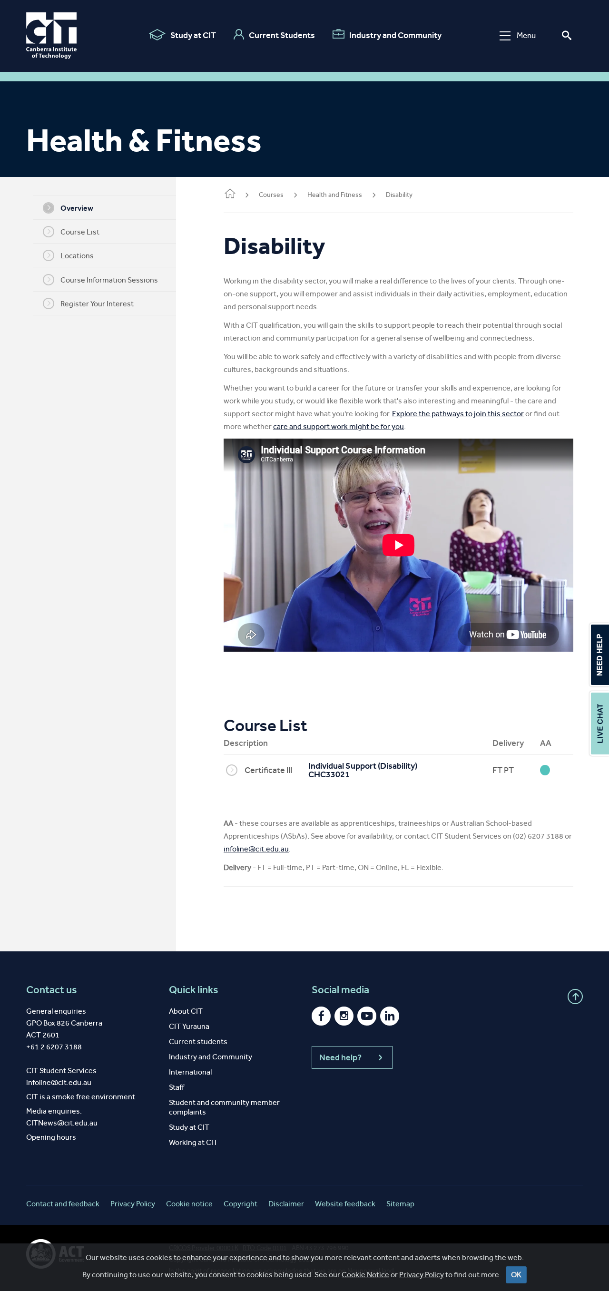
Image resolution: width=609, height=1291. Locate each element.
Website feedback (345, 1203)
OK (516, 1274)
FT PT (503, 770)
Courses (271, 195)
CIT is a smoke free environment (80, 1096)
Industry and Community (395, 35)
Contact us (51, 990)
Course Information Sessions (109, 279)
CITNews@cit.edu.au (62, 1122)
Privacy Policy (421, 1274)
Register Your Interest (97, 303)
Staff (176, 1087)
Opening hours (51, 1137)
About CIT (186, 1011)
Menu (526, 35)
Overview (76, 208)
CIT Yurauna (189, 1026)
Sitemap (400, 1203)
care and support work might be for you (338, 426)
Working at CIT (193, 1142)
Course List (79, 231)
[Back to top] (575, 996)
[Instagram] (344, 1016)
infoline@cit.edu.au (256, 848)
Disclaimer (286, 1203)
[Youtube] (366, 1016)
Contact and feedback (62, 1203)
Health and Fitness (334, 195)
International (190, 1071)
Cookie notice (189, 1203)
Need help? (340, 1057)
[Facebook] (321, 1016)
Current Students (282, 35)
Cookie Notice (365, 1274)
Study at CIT (193, 35)
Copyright (240, 1203)
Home (229, 195)
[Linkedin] (389, 1016)
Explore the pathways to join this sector (458, 413)
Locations (77, 255)
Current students (198, 1041)
